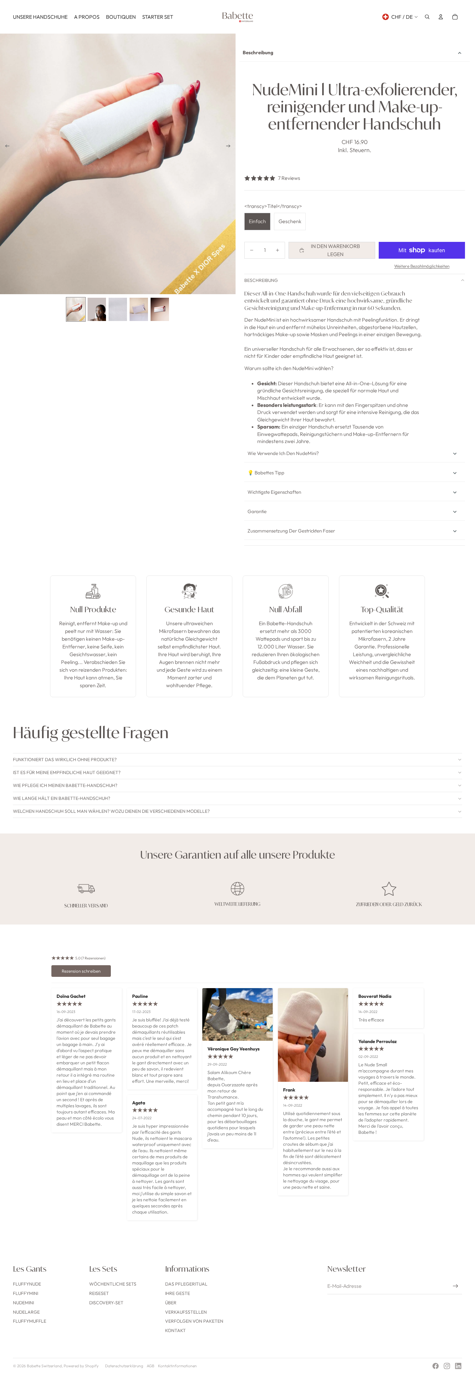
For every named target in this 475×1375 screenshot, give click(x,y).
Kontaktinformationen (177, 1365)
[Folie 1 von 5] (76, 309)
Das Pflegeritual (186, 1284)
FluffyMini (25, 1293)
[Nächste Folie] (230, 147)
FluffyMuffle (29, 1321)
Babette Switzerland (44, 1365)
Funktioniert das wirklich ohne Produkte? (65, 759)
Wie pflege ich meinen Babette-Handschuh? (65, 785)
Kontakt (175, 1330)
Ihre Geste (177, 1293)
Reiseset (99, 1293)
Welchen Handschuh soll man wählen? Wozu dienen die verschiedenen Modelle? (111, 811)
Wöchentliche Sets (112, 1284)
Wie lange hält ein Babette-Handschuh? (61, 798)
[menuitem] (40, 17)
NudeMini (23, 1303)
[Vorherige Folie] (5, 147)
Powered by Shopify (81, 1365)
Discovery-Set (106, 1303)
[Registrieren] (455, 1286)
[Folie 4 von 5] (139, 309)
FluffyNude (27, 1284)
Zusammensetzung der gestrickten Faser (291, 531)
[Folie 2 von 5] (97, 309)
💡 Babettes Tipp (266, 473)
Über (170, 1303)
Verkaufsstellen (186, 1312)
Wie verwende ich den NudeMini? (283, 453)
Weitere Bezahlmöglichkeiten (421, 266)
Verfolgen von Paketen (194, 1321)
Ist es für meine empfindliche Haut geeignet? (67, 772)
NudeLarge (26, 1312)
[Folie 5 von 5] (160, 309)
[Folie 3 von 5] (118, 309)
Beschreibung (258, 52)
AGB (150, 1365)
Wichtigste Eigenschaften (274, 492)
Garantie (257, 511)
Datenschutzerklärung (124, 1365)
